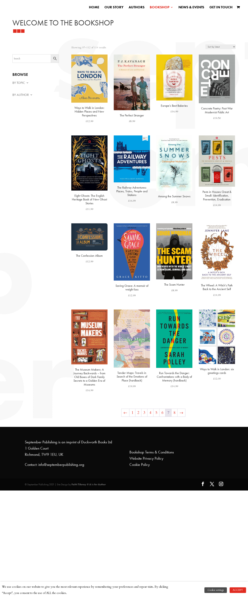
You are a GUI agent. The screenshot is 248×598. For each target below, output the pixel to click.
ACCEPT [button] (238, 590)
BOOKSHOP (159, 7)
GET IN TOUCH (220, 7)
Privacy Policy (153, 458)
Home (94, 7)
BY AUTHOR (20, 95)
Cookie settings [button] (216, 590)
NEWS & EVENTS (191, 7)
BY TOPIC (18, 83)
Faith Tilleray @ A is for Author (88, 484)
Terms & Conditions (159, 452)
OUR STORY (113, 7)
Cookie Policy (139, 464)
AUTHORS (137, 7)
